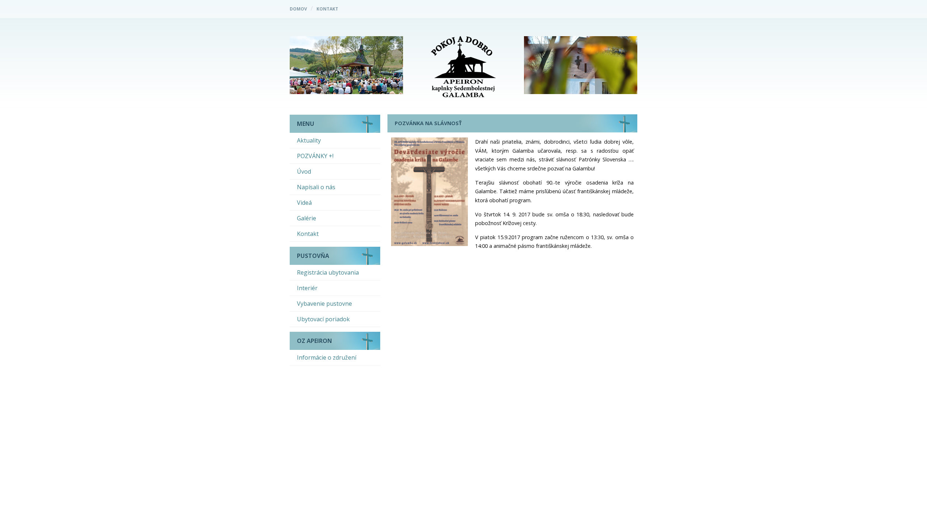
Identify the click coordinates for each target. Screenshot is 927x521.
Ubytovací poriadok (323, 319)
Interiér (307, 288)
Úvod (304, 171)
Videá (304, 203)
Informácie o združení (326, 357)
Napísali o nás (316, 187)
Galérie (306, 218)
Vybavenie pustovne (324, 304)
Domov (298, 9)
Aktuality (309, 140)
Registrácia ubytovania (328, 272)
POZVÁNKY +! (315, 156)
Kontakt (327, 9)
